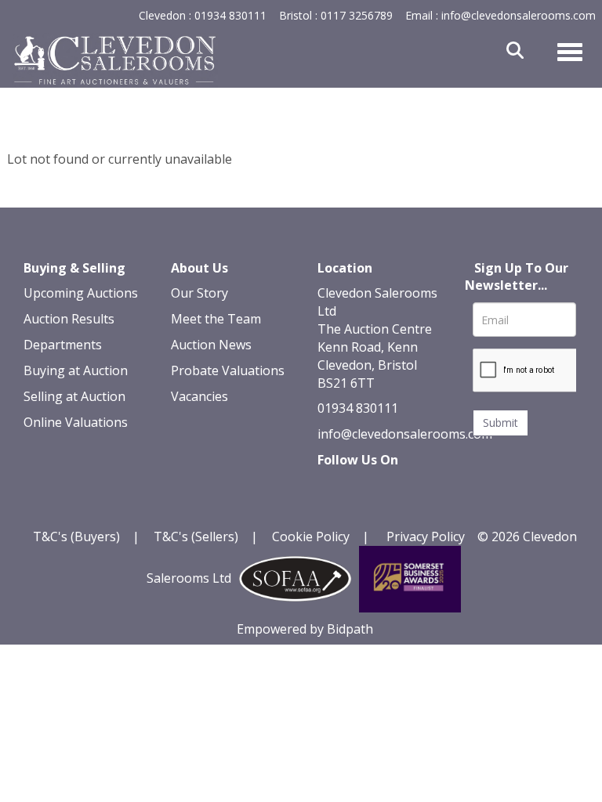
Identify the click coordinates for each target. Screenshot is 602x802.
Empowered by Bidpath (305, 629)
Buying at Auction (76, 370)
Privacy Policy (425, 536)
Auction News (211, 344)
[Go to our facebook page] (332, 487)
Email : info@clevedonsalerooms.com (500, 15)
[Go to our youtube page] (397, 487)
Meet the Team (216, 318)
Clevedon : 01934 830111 (203, 15)
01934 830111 (357, 408)
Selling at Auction (74, 396)
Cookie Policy (311, 536)
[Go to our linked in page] (365, 487)
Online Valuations (76, 422)
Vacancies (199, 396)
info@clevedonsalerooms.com (404, 434)
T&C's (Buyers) (78, 536)
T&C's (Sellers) (196, 536)
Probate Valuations (228, 370)
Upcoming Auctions (81, 293)
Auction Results (69, 318)
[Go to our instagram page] (332, 506)
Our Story (199, 293)
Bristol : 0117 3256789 (336, 15)
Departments (63, 344)
